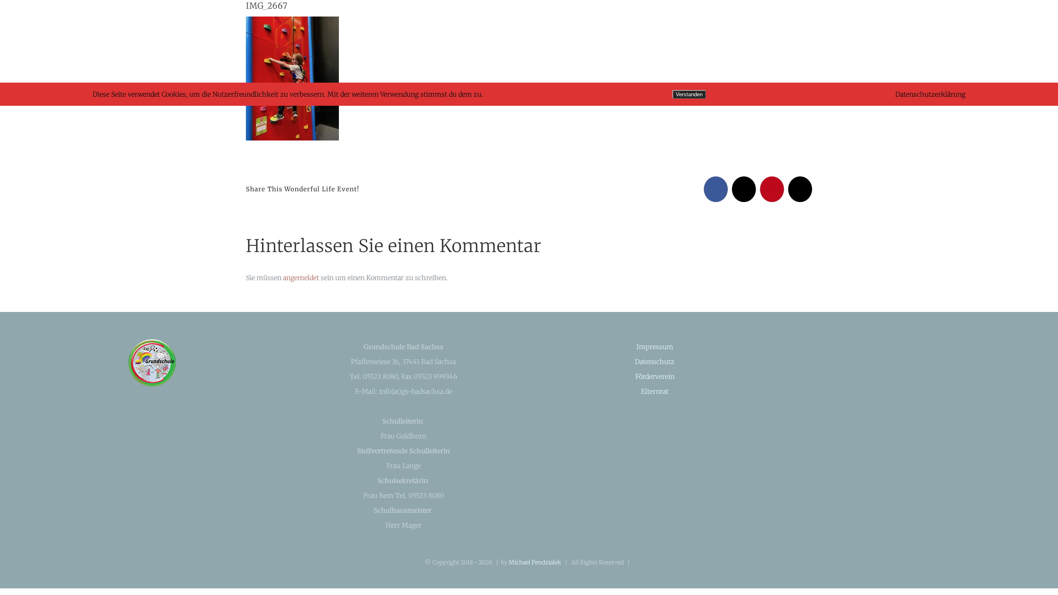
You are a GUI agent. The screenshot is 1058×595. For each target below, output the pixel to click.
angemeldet (301, 278)
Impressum (654, 347)
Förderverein (654, 376)
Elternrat (655, 391)
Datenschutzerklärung (930, 94)
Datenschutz (654, 361)
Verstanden (689, 94)
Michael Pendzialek (535, 562)
